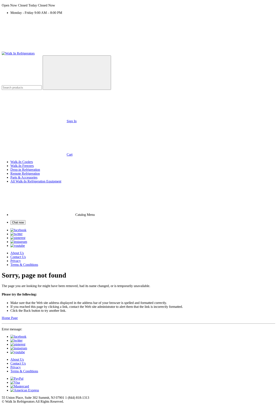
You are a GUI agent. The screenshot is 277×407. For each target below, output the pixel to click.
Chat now (18, 222)
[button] (138, 5)
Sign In (72, 121)
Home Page (10, 318)
